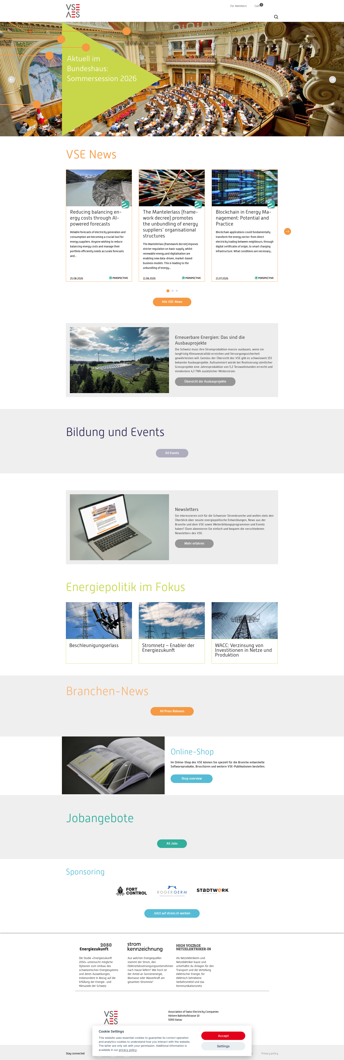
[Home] (73, 16)
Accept (223, 1036)
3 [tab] (176, 291)
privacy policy (128, 1049)
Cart (258, 6)
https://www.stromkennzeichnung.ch (148, 963)
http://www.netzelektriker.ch (196, 965)
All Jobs (172, 843)
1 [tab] (168, 290)
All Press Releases (172, 711)
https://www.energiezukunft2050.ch (99, 965)
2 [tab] (172, 291)
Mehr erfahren (194, 543)
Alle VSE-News (172, 302)
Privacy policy (269, 1053)
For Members (238, 6)
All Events (172, 453)
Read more (99, 225)
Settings (223, 1046)
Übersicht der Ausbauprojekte (205, 381)
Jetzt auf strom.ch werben (172, 913)
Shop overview (192, 778)
